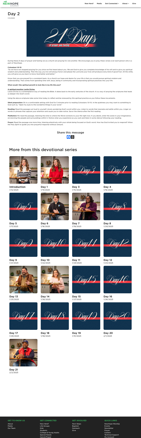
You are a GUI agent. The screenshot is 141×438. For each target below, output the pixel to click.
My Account (109, 437)
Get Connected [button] (111, 3)
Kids (42, 428)
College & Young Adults (49, 432)
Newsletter (108, 428)
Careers (107, 432)
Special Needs (45, 435)
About (10, 424)
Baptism (75, 426)
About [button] (125, 3)
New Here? (89, 3)
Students (43, 430)
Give (134, 3)
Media (99, 3)
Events (107, 426)
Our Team (11, 428)
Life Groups (44, 426)
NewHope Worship (112, 424)
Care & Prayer (45, 437)
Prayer (107, 430)
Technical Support (111, 435)
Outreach (76, 428)
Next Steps (76, 424)
